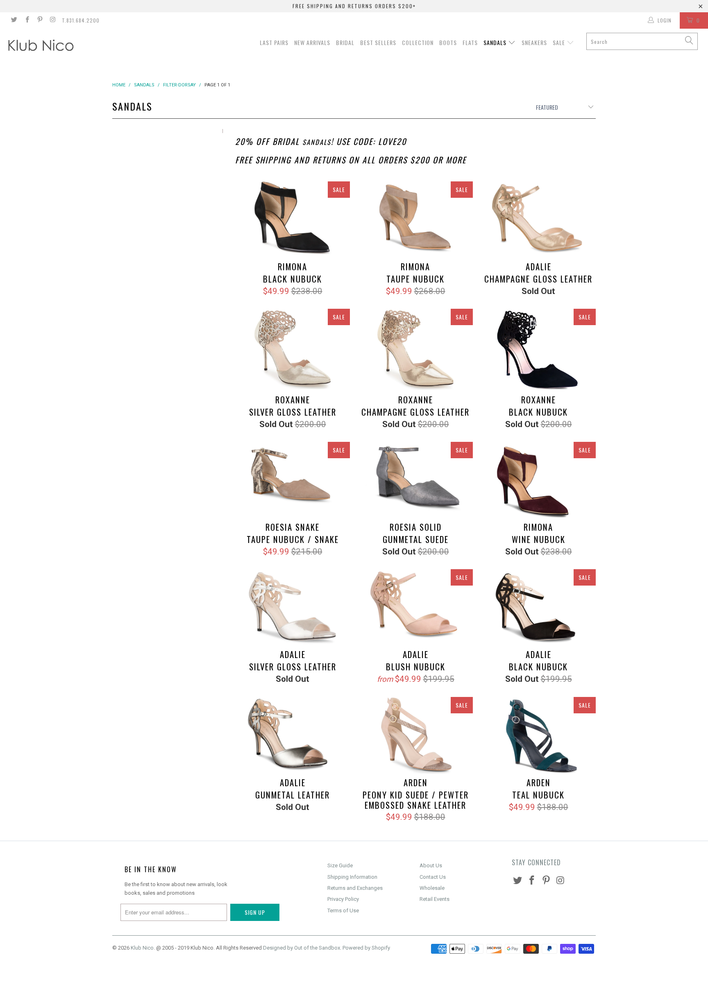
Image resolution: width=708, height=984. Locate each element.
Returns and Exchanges (355, 888)
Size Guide (340, 865)
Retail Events (434, 899)
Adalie (538, 219)
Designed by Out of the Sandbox (301, 948)
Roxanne (292, 350)
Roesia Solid (415, 480)
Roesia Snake (292, 480)
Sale (560, 42)
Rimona (292, 219)
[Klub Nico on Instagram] (52, 20)
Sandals (495, 42)
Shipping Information (352, 877)
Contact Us (433, 877)
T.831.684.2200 (81, 20)
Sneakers (534, 42)
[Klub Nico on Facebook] (26, 20)
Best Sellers (378, 42)
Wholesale (432, 888)
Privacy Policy (343, 899)
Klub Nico (142, 948)
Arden (415, 735)
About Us (431, 865)
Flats (470, 42)
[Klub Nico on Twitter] (13, 20)
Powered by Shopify (366, 948)
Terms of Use (343, 910)
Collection (417, 42)
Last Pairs (274, 42)
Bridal (345, 42)
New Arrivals (312, 42)
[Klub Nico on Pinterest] (39, 20)
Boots (448, 42)
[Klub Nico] (60, 47)
